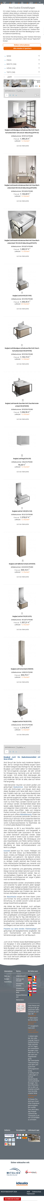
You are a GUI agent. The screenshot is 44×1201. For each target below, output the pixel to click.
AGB (28, 1192)
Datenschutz (36, 1192)
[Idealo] (22, 1184)
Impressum (31, 1194)
